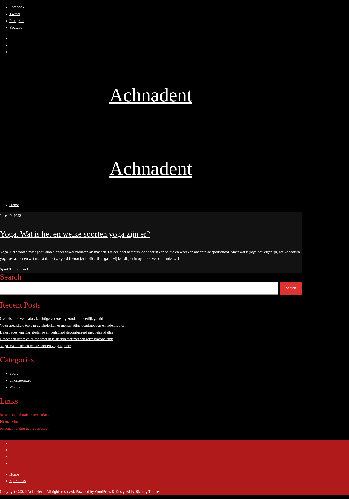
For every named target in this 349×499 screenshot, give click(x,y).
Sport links (17, 481)
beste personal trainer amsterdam (24, 415)
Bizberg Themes (148, 492)
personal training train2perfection (24, 428)
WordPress (103, 492)
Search (11, 277)
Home (14, 474)
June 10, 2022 (10, 216)
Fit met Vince (10, 422)
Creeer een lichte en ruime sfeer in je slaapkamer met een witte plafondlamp (56, 339)
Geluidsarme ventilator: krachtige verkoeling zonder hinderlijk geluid (51, 319)
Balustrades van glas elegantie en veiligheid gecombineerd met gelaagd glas (56, 332)
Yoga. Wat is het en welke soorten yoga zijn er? (75, 234)
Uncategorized (20, 380)
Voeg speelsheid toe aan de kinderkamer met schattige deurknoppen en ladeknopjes (62, 325)
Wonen (14, 387)
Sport (4, 269)
